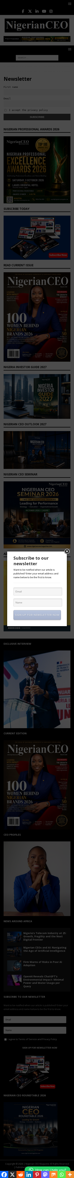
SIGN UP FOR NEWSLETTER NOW (37, 615)
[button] (47, 1170)
